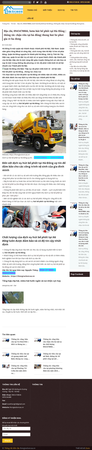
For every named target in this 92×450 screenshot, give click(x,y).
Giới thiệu (47, 10)
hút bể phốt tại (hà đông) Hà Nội (17, 184)
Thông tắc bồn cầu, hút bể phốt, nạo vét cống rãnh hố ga (79, 53)
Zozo (88, 448)
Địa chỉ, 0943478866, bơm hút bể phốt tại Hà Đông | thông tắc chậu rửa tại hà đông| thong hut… (51, 24)
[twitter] (36, 2)
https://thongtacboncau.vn (19, 154)
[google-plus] (41, 2)
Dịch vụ (61, 10)
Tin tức (74, 10)
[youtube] (44, 2)
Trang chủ (32, 10)
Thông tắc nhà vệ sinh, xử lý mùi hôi (79, 41)
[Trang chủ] (13, 9)
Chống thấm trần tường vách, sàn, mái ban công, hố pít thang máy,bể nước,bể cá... (80, 60)
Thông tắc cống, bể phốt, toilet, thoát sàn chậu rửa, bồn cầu (79, 46)
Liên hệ (30, 18)
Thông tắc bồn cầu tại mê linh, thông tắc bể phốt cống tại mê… (52, 356)
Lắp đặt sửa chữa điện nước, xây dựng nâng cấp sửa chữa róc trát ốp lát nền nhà (80, 69)
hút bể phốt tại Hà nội (42, 255)
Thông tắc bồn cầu (12, 448)
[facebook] (32, 2)
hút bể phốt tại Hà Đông (18, 158)
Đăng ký (7, 440)
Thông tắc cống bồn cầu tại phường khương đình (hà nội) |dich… (52, 368)
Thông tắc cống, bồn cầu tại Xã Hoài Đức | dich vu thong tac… (20, 341)
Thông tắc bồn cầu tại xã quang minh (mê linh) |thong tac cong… (20, 356)
